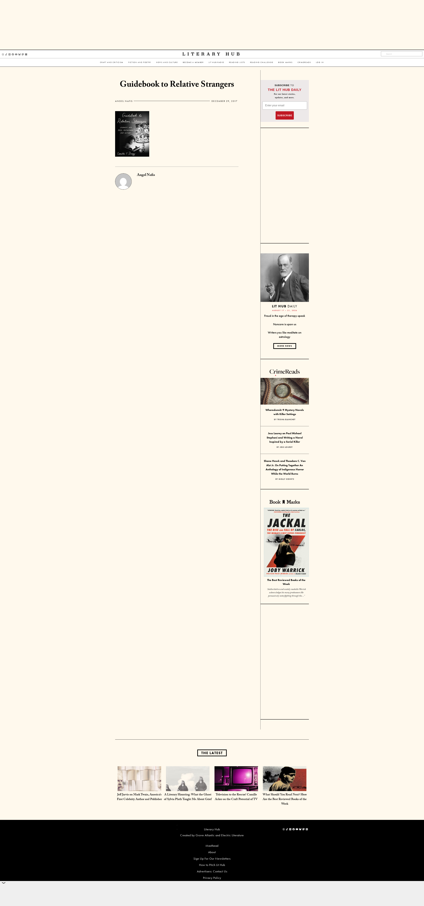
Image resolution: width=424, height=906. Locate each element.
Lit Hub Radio (216, 62)
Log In (320, 62)
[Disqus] (176, 231)
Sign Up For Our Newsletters (212, 858)
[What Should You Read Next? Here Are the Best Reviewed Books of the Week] (284, 788)
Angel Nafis (124, 101)
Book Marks (285, 62)
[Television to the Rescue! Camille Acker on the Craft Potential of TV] (236, 788)
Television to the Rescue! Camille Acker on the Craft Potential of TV (236, 797)
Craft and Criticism (111, 62)
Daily (284, 306)
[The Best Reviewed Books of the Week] (286, 542)
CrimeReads (304, 62)
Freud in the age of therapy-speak (284, 316)
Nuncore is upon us (284, 324)
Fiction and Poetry (139, 62)
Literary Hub (212, 54)
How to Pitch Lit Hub (212, 865)
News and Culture (167, 62)
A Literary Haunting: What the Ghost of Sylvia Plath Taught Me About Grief (188, 797)
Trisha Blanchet (286, 419)
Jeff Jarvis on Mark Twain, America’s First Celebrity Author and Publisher (139, 797)
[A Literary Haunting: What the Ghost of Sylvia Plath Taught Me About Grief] (188, 788)
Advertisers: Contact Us (212, 871)
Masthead (212, 846)
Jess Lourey (286, 447)
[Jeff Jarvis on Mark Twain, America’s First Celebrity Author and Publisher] (139, 788)
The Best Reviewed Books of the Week (286, 582)
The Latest (212, 753)
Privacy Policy (212, 878)
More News (284, 346)
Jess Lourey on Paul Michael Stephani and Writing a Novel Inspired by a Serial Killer (285, 437)
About (212, 852)
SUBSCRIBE (284, 115)
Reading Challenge (261, 62)
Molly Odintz (286, 479)
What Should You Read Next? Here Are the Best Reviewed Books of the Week (285, 799)
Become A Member (193, 62)
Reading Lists (237, 62)
